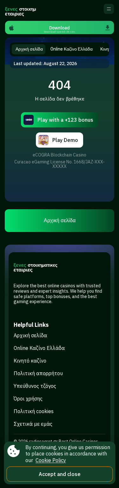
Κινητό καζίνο (30, 360)
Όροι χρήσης (28, 398)
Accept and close (60, 474)
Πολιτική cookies (34, 411)
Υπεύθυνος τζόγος (35, 386)
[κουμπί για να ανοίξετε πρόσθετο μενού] (109, 9)
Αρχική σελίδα (60, 220)
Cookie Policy (51, 460)
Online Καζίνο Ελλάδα (39, 348)
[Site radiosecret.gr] (20, 10)
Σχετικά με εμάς (33, 424)
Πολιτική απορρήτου (38, 373)
